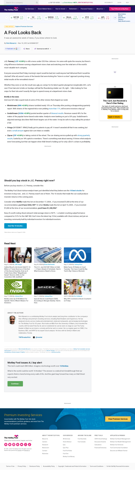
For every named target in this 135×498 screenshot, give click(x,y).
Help (127, 2)
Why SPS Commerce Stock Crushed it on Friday (77, 300)
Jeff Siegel (18, 264)
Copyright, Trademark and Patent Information (72, 466)
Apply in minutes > (115, 117)
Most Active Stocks (122, 15)
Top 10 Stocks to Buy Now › (120, 9)
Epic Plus (65, 447)
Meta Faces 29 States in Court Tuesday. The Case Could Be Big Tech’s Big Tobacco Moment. (75, 269)
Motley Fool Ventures (116, 445)
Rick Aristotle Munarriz (24, 349)
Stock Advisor (67, 442)
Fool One (65, 453)
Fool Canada (81, 442)
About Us (45, 439)
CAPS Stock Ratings (100, 439)
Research (45, 445)
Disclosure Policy (34, 466)
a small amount (17, 131)
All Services (66, 439)
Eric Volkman (78, 296)
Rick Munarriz (11, 43)
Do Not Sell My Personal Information (118, 466)
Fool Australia (82, 439)
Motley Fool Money (69, 456)
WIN (19, 105)
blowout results (57, 113)
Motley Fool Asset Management (120, 439)
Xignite (19, 450)
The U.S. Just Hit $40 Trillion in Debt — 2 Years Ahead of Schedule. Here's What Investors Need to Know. (47, 269)
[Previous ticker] (6, 17)
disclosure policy (55, 352)
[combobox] (21, 2)
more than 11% (54, 109)
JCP (16, 61)
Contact (44, 450)
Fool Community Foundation (119, 447)
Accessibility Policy (49, 466)
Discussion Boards (100, 442)
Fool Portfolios (67, 450)
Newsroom (45, 447)
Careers (44, 442)
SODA (21, 113)
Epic (64, 445)
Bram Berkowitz (49, 264)
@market (39, 337)
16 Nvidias (64, 366)
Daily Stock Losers (124, 21)
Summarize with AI (43, 49)
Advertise (45, 453)
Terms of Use (10, 466)
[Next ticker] (115, 17)
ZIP (15, 135)
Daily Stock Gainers (121, 18)
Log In (119, 2)
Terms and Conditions (96, 466)
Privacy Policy (22, 466)
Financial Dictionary (100, 447)
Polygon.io (27, 450)
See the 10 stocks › (15, 226)
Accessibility (109, 2)
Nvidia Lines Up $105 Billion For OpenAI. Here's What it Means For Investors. (16, 301)
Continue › (15, 384)
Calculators (97, 445)
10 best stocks (76, 191)
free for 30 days (50, 350)
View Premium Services (118, 419)
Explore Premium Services (24, 26)
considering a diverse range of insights (14, 352)
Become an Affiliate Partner (118, 450)
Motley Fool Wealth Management (120, 442)
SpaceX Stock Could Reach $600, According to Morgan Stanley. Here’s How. (47, 301)
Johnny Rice (78, 264)
